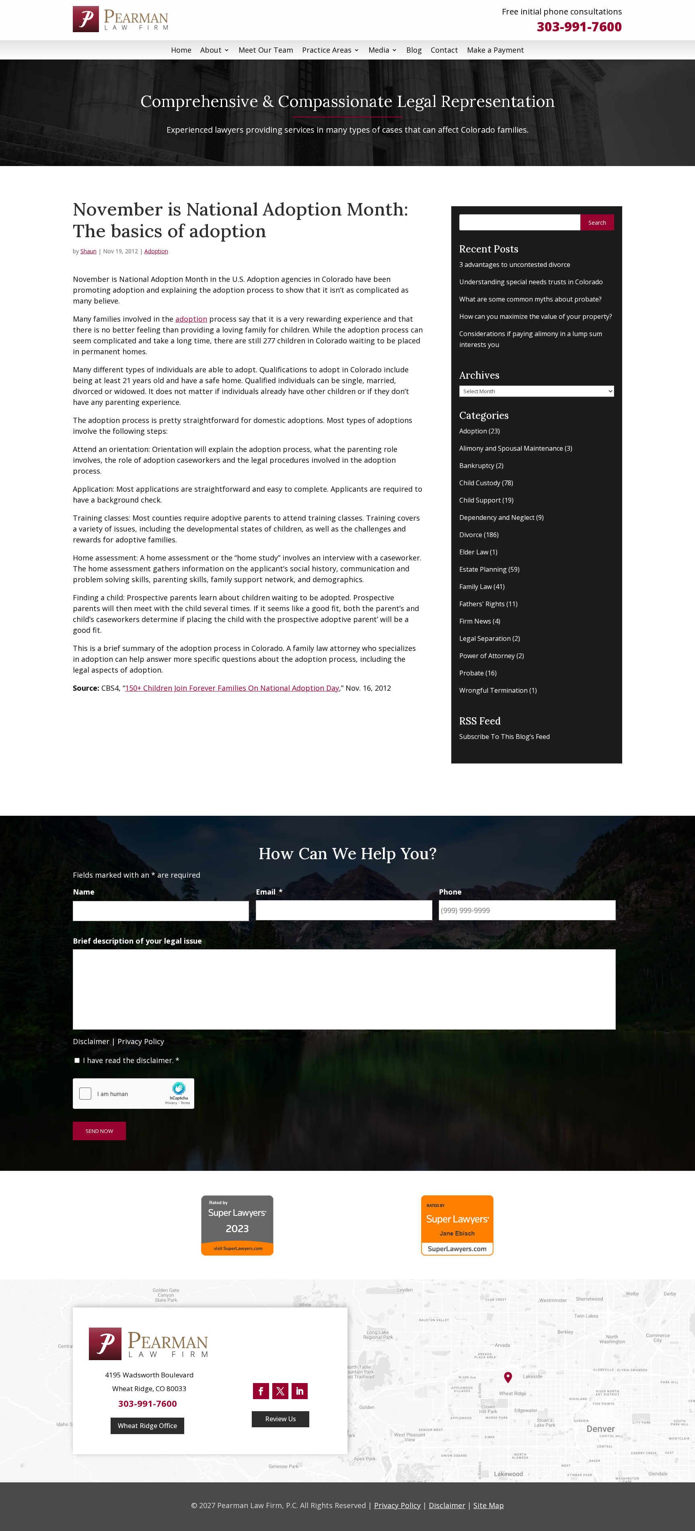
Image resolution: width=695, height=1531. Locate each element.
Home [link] (181, 50)
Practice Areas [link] (327, 50)
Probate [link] (471, 673)
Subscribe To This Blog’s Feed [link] (504, 736)
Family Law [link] (475, 586)
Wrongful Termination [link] (493, 690)
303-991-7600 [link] (579, 26)
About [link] (211, 50)
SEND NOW (99, 1131)
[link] (123, 19)
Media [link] (378, 50)
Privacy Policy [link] (140, 1041)
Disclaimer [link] (91, 1041)
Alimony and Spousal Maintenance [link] (511, 448)
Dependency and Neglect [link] (497, 517)
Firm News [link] (475, 621)
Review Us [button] (280, 1418)
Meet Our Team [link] (266, 50)
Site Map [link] (488, 1505)
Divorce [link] (470, 534)
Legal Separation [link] (485, 638)
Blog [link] (414, 50)
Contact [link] (444, 50)
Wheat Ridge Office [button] (147, 1425)
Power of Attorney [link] (487, 655)
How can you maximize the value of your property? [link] (535, 316)
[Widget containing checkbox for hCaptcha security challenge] (133, 1093)
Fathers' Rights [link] (482, 603)
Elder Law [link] (473, 552)
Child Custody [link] (479, 482)
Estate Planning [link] (483, 569)
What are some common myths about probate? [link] (530, 299)
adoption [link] (191, 319)
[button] (597, 222)
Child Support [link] (480, 500)
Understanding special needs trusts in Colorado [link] (531, 281)
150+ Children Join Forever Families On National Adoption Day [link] (232, 688)
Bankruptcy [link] (476, 465)
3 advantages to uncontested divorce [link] (514, 264)
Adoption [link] (156, 251)
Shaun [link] (88, 251)
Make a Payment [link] (495, 50)
